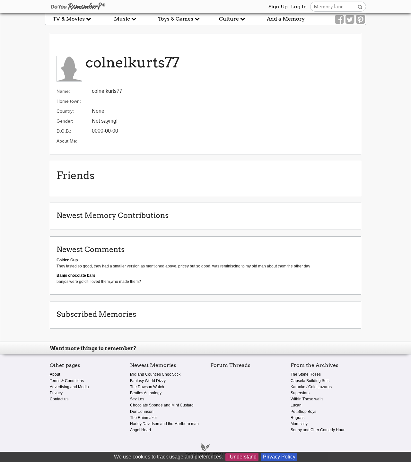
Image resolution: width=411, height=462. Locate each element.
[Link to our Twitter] (349, 19)
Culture (229, 19)
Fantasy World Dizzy (148, 381)
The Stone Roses (306, 374)
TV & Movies (69, 19)
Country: (65, 111)
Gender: (65, 121)
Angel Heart (140, 430)
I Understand (242, 456)
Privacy (56, 393)
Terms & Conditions (67, 381)
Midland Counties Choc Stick (155, 374)
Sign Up (278, 7)
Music (122, 19)
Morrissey (299, 424)
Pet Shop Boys (303, 411)
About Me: (67, 141)
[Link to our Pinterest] (360, 19)
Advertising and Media (69, 387)
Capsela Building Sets (310, 381)
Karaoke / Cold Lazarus (311, 387)
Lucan (296, 405)
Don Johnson (141, 411)
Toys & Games (176, 19)
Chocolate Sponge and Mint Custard (162, 405)
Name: (63, 91)
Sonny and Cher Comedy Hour (318, 430)
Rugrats (297, 417)
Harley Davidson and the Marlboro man (164, 424)
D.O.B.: (64, 131)
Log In (299, 7)
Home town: (69, 101)
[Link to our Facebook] (339, 19)
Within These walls (307, 399)
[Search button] (360, 6)
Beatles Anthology (146, 393)
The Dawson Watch (147, 387)
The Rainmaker (143, 417)
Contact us (59, 399)
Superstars (300, 393)
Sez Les (137, 399)
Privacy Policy (279, 456)
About (55, 374)
